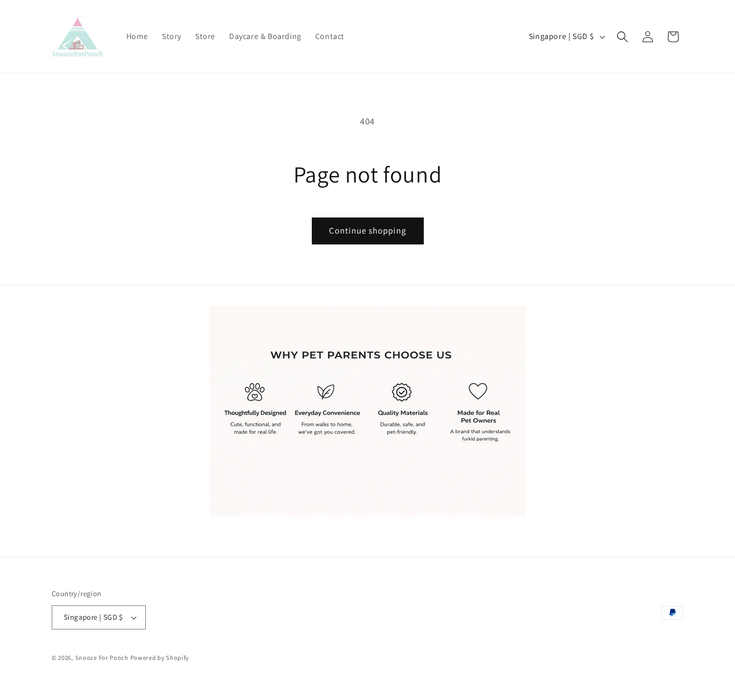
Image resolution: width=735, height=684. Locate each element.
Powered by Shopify (159, 658)
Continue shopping (368, 230)
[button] (622, 36)
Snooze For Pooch (102, 658)
